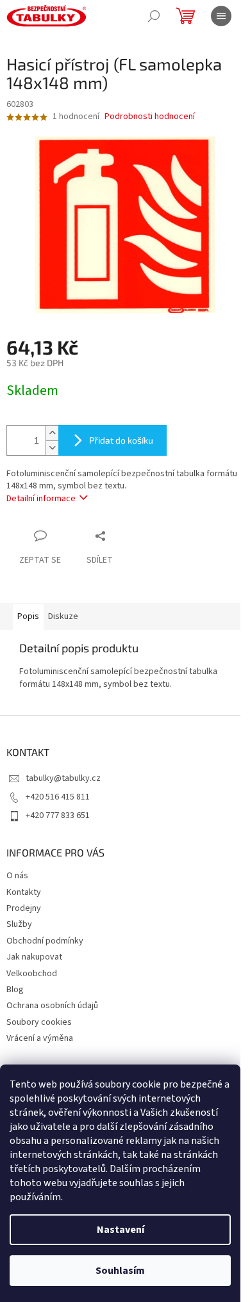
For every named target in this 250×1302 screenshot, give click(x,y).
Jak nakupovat (34, 957)
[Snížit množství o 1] (52, 447)
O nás (17, 875)
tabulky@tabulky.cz (63, 778)
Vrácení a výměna (39, 1038)
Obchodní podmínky (44, 941)
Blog (15, 989)
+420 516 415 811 (58, 797)
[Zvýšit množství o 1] (52, 433)
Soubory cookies (39, 1022)
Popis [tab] (28, 616)
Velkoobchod (31, 973)
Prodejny (23, 908)
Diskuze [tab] (63, 616)
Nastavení (120, 1230)
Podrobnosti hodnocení (149, 117)
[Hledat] (154, 16)
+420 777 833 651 (58, 815)
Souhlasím (120, 1271)
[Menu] (221, 16)
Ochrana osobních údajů (52, 1005)
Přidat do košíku (121, 440)
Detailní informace (41, 498)
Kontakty (23, 892)
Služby (19, 924)
